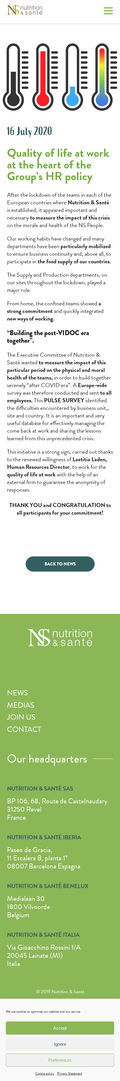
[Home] (24, 12)
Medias (20, 705)
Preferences (60, 1060)
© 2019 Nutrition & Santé (60, 991)
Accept (60, 1028)
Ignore (60, 1044)
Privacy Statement (69, 1073)
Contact (24, 729)
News (17, 693)
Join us (21, 717)
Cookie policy (44, 1073)
